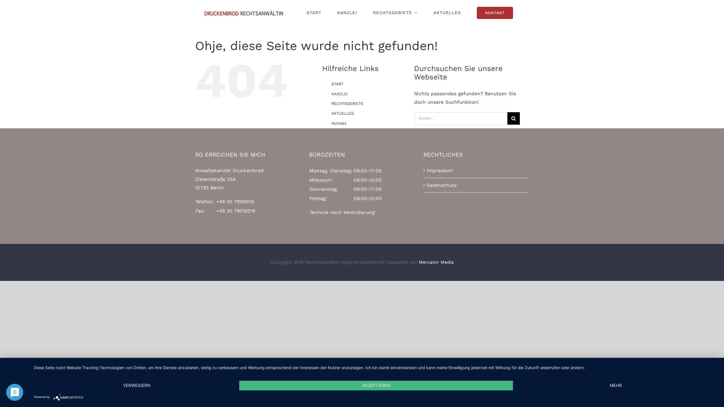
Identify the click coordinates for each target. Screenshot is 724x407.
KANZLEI (339, 94)
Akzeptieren (376, 385)
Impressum (440, 170)
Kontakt (338, 123)
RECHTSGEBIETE (347, 103)
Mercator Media (436, 262)
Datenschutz (442, 185)
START (337, 84)
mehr (616, 385)
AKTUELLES (342, 113)
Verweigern (136, 385)
